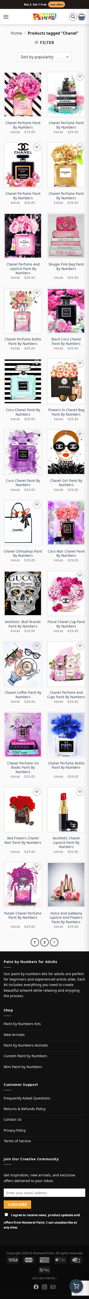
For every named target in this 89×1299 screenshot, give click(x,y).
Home (16, 33)
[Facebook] (36, 1287)
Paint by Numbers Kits (22, 1023)
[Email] (52, 1287)
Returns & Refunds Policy (24, 1108)
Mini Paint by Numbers (23, 1066)
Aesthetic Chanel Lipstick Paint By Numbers (66, 842)
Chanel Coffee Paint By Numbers (23, 694)
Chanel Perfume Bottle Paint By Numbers (23, 341)
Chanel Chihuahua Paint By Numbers (23, 553)
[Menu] (8, 16)
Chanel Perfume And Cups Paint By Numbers (66, 694)
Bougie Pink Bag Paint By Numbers (66, 266)
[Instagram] (44, 1287)
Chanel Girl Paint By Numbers (66, 482)
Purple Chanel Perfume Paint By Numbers (23, 915)
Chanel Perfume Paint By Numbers (23, 125)
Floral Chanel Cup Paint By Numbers (66, 624)
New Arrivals (14, 1034)
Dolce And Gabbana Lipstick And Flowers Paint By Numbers (66, 917)
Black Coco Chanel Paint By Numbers (66, 341)
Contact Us (13, 1119)
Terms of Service (17, 1141)
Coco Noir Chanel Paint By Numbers (66, 553)
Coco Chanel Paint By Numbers (23, 412)
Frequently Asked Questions (27, 1098)
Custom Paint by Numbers (25, 1055)
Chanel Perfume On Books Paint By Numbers (23, 767)
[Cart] (82, 17)
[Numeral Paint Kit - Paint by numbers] (44, 17)
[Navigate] (54, 942)
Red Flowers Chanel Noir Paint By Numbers (22, 840)
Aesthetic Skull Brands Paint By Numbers (23, 624)
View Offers (56, 4)
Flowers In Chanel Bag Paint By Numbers (66, 412)
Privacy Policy (15, 1130)
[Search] (73, 17)
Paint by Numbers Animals (26, 1045)
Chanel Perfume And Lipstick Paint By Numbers (23, 268)
